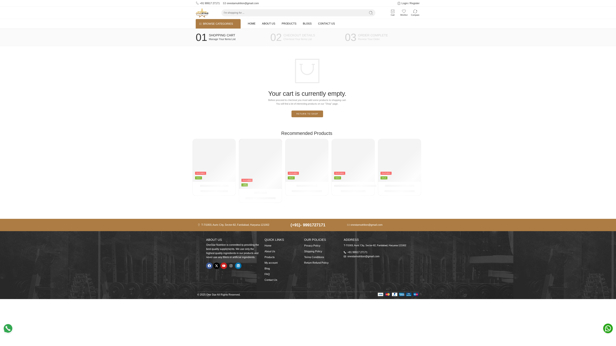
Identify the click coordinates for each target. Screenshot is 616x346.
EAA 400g (260, 192)
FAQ (267, 274)
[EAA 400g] (260, 164)
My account (271, 262)
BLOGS (307, 23)
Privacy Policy (312, 245)
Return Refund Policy (316, 262)
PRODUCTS (289, 23)
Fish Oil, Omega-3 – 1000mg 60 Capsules (361, 185)
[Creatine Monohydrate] (214, 160)
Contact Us (271, 280)
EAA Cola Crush (306, 185)
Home (268, 245)
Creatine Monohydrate (214, 185)
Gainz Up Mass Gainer (399, 185)
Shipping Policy (313, 251)
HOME (252, 23)
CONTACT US (326, 23)
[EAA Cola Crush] (306, 160)
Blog (267, 268)
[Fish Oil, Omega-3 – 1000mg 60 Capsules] (353, 160)
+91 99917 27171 (210, 3)
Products (270, 257)
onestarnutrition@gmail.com (243, 3)
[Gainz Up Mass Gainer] (399, 160)
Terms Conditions (314, 257)
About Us (270, 251)
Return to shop (307, 114)
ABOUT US (268, 23)
